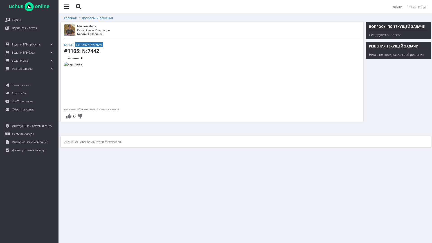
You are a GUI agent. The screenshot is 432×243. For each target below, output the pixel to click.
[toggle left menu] (66, 7)
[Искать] (78, 7)
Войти (397, 6)
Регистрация (418, 6)
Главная (70, 18)
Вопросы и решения (98, 18)
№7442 (68, 45)
